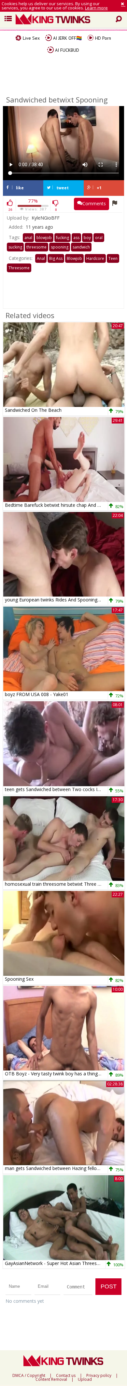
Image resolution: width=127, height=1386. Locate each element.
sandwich (81, 247)
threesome (36, 247)
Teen (113, 258)
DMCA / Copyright (28, 1376)
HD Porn (102, 38)
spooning (59, 247)
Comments (94, 203)
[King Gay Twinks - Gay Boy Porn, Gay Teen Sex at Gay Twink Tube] (66, 20)
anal (28, 237)
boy (87, 237)
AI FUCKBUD (66, 50)
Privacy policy (98, 1376)
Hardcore (95, 258)
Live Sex (30, 38)
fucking (62, 237)
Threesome (19, 268)
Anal (41, 258)
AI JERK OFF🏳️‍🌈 (67, 38)
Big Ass (56, 258)
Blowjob (74, 258)
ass (76, 237)
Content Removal (51, 1379)
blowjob (44, 237)
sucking (15, 247)
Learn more (96, 8)
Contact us (66, 1376)
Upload (85, 1379)
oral (99, 237)
